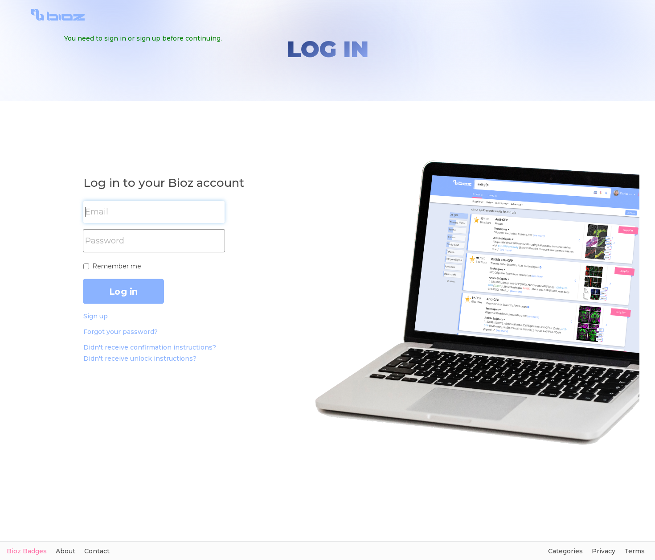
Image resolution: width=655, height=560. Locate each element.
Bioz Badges (27, 551)
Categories (565, 551)
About (65, 551)
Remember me (116, 266)
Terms (634, 551)
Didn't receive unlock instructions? (139, 358)
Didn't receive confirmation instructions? (149, 347)
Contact (97, 551)
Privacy (603, 551)
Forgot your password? (120, 332)
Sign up (95, 316)
